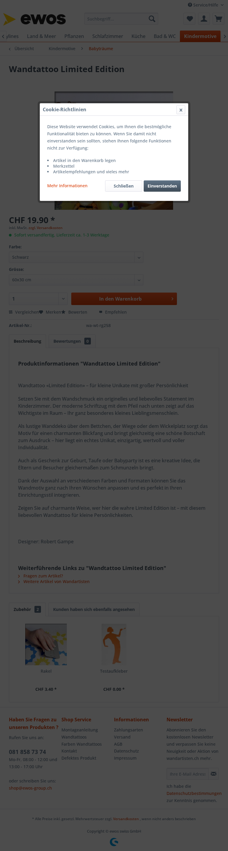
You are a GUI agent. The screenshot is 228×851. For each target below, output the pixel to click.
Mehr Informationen (67, 185)
